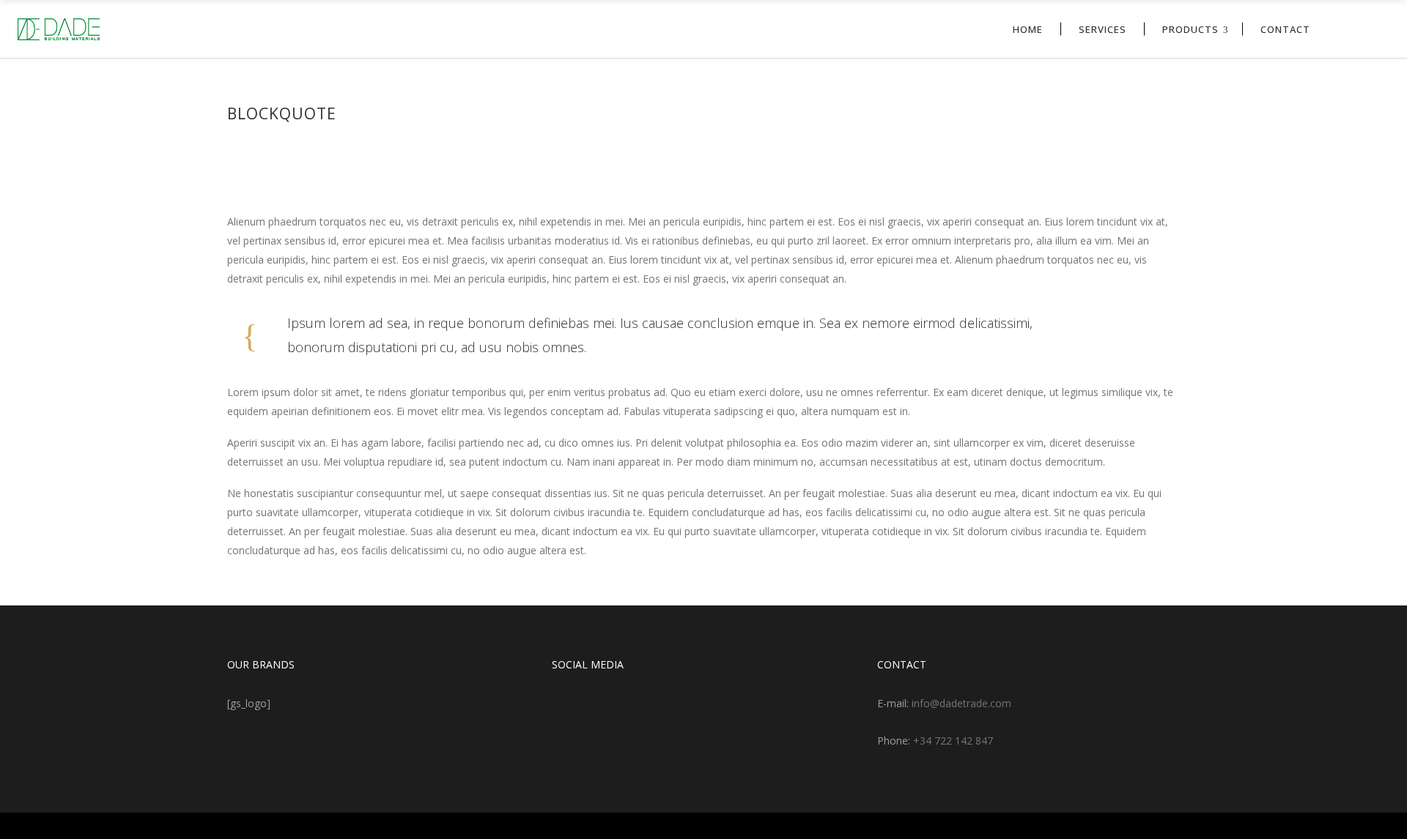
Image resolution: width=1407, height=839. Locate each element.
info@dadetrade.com (961, 703)
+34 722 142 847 (953, 740)
